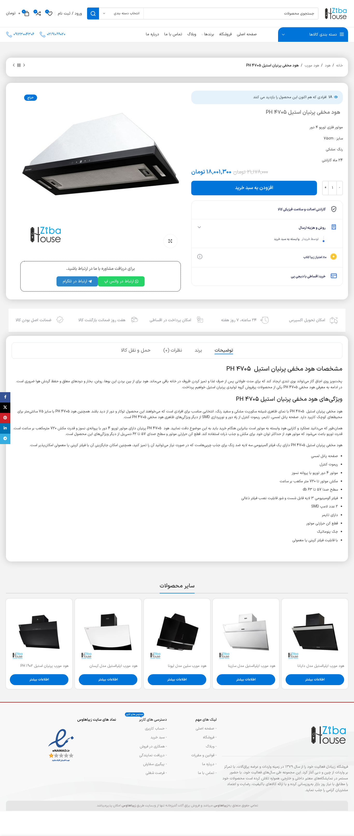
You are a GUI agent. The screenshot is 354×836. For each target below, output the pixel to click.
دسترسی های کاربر (146, 719)
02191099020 (56, 34)
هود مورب (312, 65)
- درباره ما (209, 764)
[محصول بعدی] (13, 65)
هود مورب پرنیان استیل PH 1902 (44, 666)
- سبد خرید (159, 737)
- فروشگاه (210, 737)
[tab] (224, 350)
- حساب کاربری (156, 728)
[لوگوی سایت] (336, 13)
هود (327, 65)
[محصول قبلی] (24, 65)
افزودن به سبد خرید (254, 187)
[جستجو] (93, 13)
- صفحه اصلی (206, 728)
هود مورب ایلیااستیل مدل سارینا (251, 666)
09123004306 (23, 34)
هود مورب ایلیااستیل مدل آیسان (113, 666)
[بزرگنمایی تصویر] (170, 241)
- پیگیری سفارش (155, 764)
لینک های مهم (206, 720)
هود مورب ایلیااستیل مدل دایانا (321, 666)
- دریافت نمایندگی (153, 755)
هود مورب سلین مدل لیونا (187, 666)
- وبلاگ (211, 746)
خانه (339, 65)
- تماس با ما (207, 773)
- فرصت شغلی (156, 773)
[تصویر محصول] (315, 632)
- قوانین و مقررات (204, 755)
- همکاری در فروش (153, 746)
